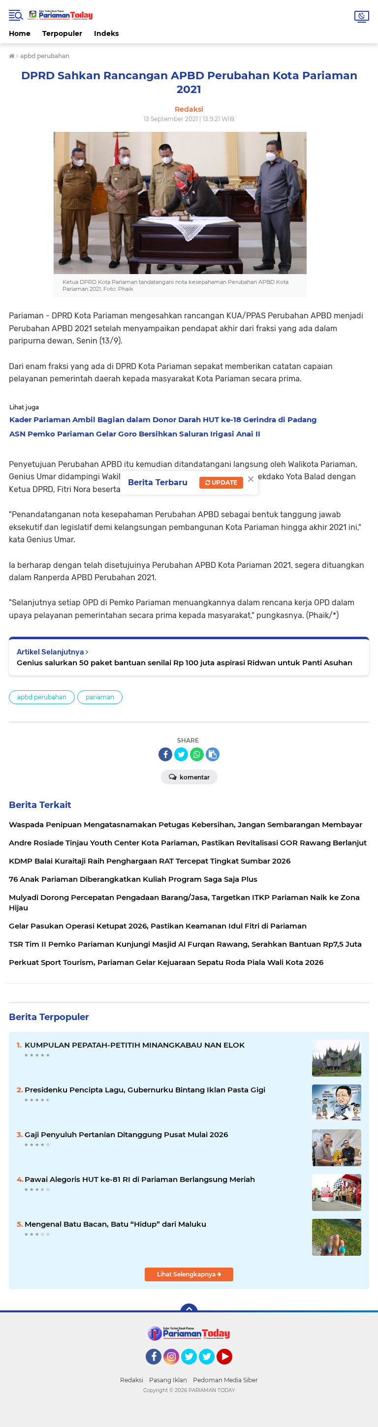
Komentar (194, 777)
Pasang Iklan (168, 1380)
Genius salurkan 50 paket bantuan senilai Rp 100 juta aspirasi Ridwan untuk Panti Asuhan (184, 662)
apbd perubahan (41, 697)
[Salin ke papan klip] (213, 754)
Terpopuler (62, 33)
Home (20, 33)
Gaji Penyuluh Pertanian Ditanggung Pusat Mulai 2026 (126, 1134)
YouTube (231, 1369)
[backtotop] (189, 1312)
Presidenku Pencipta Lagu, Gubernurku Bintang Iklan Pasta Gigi (145, 1089)
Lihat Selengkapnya (187, 1274)
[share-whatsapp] (197, 754)
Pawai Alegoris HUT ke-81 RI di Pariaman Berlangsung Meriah (140, 1179)
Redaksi (131, 1380)
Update (223, 482)
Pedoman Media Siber (225, 1380)
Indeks (106, 33)
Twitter (193, 1369)
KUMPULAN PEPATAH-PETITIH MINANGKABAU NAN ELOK (135, 1045)
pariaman (100, 697)
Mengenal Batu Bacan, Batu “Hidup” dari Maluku (115, 1224)
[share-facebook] (165, 754)
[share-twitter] (181, 754)
